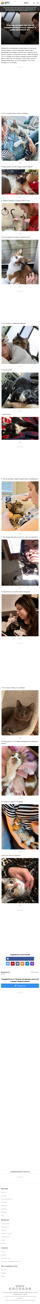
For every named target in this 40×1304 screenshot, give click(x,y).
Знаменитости (5, 1237)
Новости (3, 1192)
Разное (3, 1243)
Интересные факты (7, 1199)
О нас (2, 1251)
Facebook (4, 1270)
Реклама (3, 1255)
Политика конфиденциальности (10, 1261)
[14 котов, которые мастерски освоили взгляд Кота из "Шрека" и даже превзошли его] (32, 964)
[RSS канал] (30, 1288)
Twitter (3, 1276)
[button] (20, 959)
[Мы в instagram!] (20, 1288)
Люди (2, 1240)
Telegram (3, 1273)
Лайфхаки (4, 1212)
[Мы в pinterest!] (23, 1288)
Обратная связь (6, 1258)
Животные (4, 1205)
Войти (26, 3)
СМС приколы (5, 1227)
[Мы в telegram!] (13, 1288)
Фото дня (4, 1202)
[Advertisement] (20, 89)
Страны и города (6, 1233)
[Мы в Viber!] (26, 1288)
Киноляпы (4, 1230)
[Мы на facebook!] (10, 1288)
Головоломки (5, 1223)
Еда (2, 1215)
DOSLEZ (20, 1286)
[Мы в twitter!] (17, 1288)
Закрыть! (31, 10)
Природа (3, 1209)
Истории (3, 1196)
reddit (20, 163)
